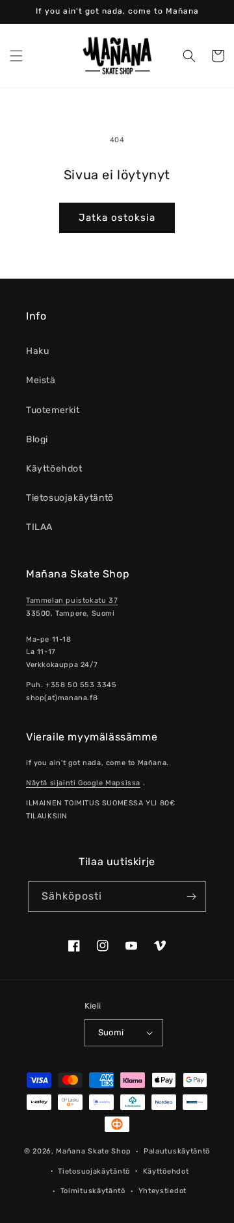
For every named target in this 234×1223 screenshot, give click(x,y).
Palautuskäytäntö (177, 1151)
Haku (37, 351)
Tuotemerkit (53, 410)
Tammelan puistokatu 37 (72, 600)
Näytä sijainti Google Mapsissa (83, 783)
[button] (16, 56)
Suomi (111, 1032)
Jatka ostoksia (117, 217)
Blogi (37, 439)
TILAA (39, 527)
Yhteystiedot (162, 1191)
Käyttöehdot (54, 468)
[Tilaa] (191, 896)
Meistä (41, 380)
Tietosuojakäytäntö (70, 497)
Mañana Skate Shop (93, 1151)
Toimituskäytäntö (92, 1191)
